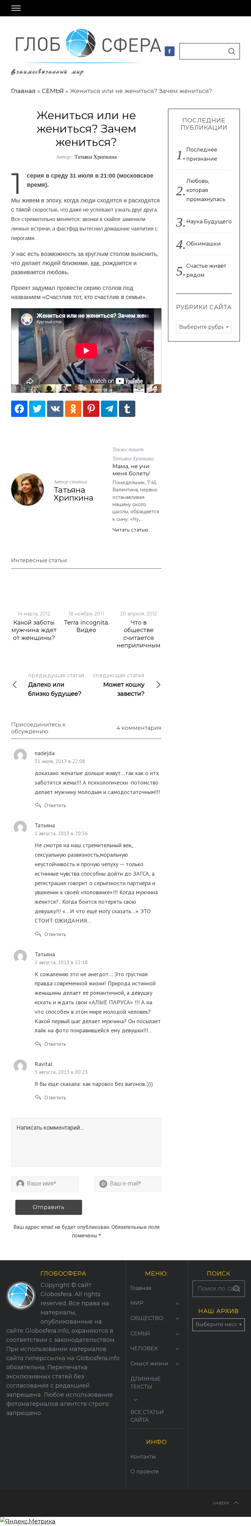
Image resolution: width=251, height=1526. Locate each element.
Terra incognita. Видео (86, 626)
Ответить (55, 805)
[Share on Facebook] (19, 409)
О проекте (144, 1472)
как (96, 263)
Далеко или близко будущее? (56, 684)
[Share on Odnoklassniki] (73, 409)
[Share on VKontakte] (55, 409)
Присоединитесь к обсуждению (38, 728)
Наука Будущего (209, 221)
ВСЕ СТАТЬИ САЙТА (147, 1416)
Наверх (221, 1503)
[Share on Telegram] (109, 409)
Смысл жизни (149, 1363)
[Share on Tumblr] (127, 409)
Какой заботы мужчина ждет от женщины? (34, 630)
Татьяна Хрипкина (96, 156)
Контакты (143, 1457)
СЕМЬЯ (53, 91)
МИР (136, 1303)
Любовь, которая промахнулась (206, 190)
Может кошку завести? (118, 684)
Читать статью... (132, 530)
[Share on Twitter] (37, 409)
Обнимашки (203, 244)
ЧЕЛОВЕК (144, 1348)
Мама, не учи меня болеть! (131, 470)
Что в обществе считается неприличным (138, 634)
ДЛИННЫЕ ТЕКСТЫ (145, 1383)
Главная (23, 91)
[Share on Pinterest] (91, 409)
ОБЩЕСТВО (146, 1318)
